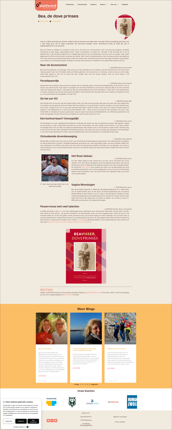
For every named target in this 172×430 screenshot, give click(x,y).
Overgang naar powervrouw (116, 349)
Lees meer (42, 376)
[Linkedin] (55, 420)
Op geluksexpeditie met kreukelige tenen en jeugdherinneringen (84, 349)
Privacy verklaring (120, 422)
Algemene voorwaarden (120, 416)
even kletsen (68, 294)
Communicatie (82, 4)
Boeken (102, 4)
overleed (80, 220)
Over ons (113, 4)
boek (60, 211)
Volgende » (94, 384)
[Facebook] (48, 420)
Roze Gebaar (85, 167)
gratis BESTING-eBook (93, 292)
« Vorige (76, 384)
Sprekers (94, 4)
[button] (136, 401)
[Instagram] (52, 420)
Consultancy (70, 4)
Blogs (90, 309)
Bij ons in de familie (45, 349)
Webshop (125, 4)
